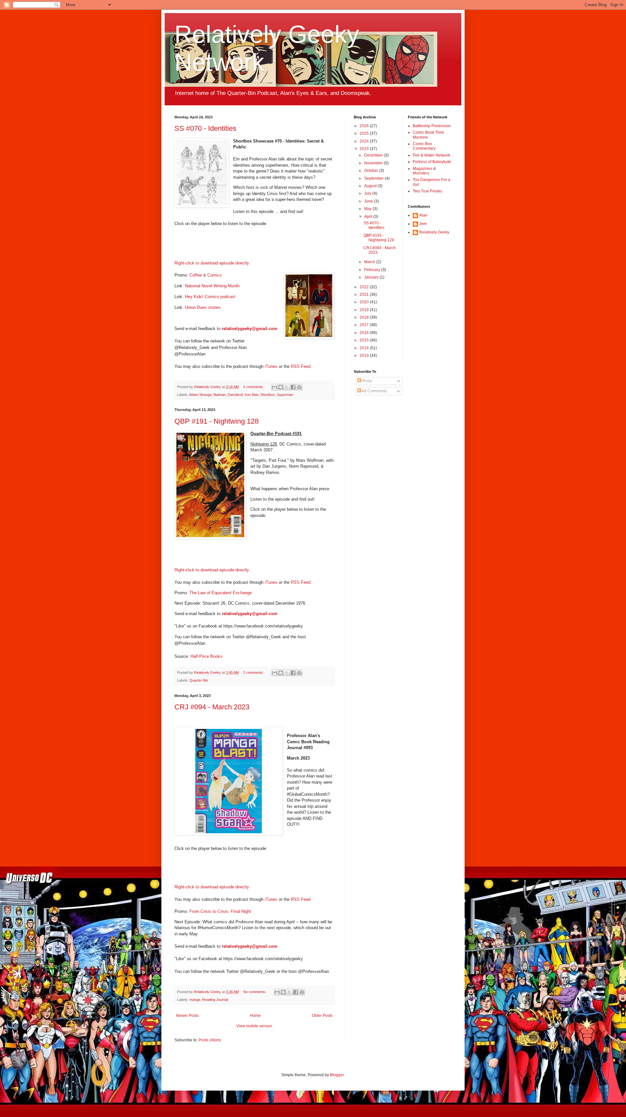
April (368, 216)
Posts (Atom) (210, 1040)
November (374, 163)
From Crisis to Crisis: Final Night (220, 911)
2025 (365, 133)
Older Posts (322, 1015)
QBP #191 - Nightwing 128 (216, 421)
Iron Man (252, 395)
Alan (423, 215)
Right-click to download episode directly (211, 263)
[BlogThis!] (280, 387)
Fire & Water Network (431, 155)
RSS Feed (300, 366)
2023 (365, 148)
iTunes (271, 366)
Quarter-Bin (198, 680)
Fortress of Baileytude (432, 161)
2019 (365, 310)
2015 (365, 340)
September (374, 178)
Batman (220, 395)
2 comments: (254, 387)
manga (194, 1000)
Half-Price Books (206, 656)
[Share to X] (287, 387)
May (368, 208)
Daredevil (235, 395)
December (374, 155)
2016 (365, 332)
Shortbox (268, 395)
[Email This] (274, 387)
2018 (365, 317)
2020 (365, 302)
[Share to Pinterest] (299, 387)
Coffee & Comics (205, 275)
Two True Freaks (427, 191)
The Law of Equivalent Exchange (220, 592)
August (371, 186)
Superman (285, 395)
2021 (365, 294)
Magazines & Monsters (424, 170)
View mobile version (254, 1026)
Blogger (337, 1075)
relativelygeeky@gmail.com (249, 328)
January (372, 277)
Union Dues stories (203, 307)
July (368, 193)
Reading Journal (215, 1000)
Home (255, 1015)
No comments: (255, 992)
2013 (365, 355)
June (369, 201)
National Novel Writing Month (212, 285)
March (370, 262)
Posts (366, 381)
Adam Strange (200, 395)
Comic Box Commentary (424, 146)
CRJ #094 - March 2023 (211, 707)
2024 (365, 141)
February (372, 269)
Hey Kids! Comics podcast (210, 296)
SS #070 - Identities (205, 128)
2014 (365, 348)
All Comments (374, 391)
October (371, 170)
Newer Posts (187, 1015)
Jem (423, 223)
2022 (365, 287)
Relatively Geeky (434, 232)
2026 (365, 126)
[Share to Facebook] (293, 387)
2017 (365, 325)
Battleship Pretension (432, 126)
